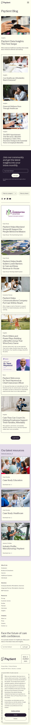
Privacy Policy (18, 695)
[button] (9, 194)
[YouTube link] (10, 199)
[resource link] (15, 472)
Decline (15, 718)
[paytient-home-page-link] (8, 659)
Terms (4, 180)
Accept (15, 714)
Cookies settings (15, 711)
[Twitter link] (5, 199)
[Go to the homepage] (5, 2)
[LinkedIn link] (7, 199)
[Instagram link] (2, 199)
